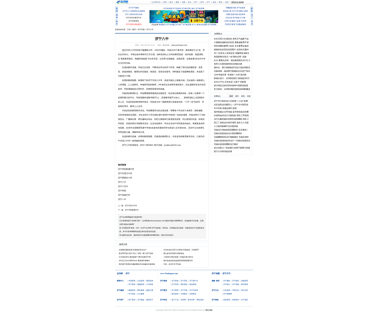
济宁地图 (216, 273)
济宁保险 (235, 284)
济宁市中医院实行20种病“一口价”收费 (231, 101)
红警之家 (228, 21)
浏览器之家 (227, 11)
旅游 (214, 2)
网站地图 (209, 310)
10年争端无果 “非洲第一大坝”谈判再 (230, 75)
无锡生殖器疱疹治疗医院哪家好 (228, 133)
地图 (183, 2)
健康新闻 (131, 290)
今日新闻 (149, 284)
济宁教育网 (200, 8)
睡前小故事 (243, 11)
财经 (202, 2)
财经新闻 (244, 284)
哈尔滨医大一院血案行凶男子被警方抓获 (232, 148)
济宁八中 (149, 29)
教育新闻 (175, 294)
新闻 (165, 2)
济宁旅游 (175, 281)
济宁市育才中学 (125, 173)
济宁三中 (122, 182)
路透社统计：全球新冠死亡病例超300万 (232, 78)
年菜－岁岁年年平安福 (172, 264)
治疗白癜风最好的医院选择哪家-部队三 (231, 119)
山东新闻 (140, 281)
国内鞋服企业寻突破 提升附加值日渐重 (231, 112)
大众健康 (140, 294)
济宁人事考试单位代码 (133, 14)
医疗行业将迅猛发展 (223, 151)
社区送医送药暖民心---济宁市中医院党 (231, 104)
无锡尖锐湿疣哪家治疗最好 (226, 144)
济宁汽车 (235, 11)
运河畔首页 (156, 2)
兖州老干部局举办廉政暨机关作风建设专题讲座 (137, 264)
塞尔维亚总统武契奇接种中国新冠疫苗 (231, 85)
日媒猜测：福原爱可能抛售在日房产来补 (232, 71)
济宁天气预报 (134, 8)
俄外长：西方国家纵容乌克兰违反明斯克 (232, 67)
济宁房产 (178, 25)
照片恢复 (236, 18)
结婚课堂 (244, 281)
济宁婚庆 (235, 281)
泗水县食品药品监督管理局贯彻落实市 (178, 261)
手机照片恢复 (230, 24)
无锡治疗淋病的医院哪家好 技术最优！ (231, 130)
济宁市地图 (170, 25)
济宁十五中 (123, 186)
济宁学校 (141, 29)
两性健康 (140, 290)
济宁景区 (184, 281)
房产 (196, 2)
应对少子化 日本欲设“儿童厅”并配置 (230, 82)
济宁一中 (122, 199)
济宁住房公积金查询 (133, 24)
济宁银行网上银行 (188, 8)
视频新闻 (140, 284)
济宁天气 (227, 273)
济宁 (128, 273)
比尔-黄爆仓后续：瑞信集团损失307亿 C (232, 60)
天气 (208, 2)
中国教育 (184, 294)
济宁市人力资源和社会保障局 (133, 11)
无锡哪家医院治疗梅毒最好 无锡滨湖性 (231, 137)
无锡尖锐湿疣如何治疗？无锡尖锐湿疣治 (232, 140)
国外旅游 (184, 284)
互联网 (183, 300)
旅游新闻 (192, 284)
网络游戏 (200, 300)
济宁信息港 (240, 8)
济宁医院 (131, 294)
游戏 (227, 2)
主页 (129, 29)
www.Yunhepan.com (169, 273)
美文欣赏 (244, 290)
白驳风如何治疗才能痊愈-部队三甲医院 (231, 115)
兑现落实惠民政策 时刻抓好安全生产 (133, 250)
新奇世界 (191, 300)
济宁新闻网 (212, 25)
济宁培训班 (176, 8)
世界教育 (192, 294)
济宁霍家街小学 (125, 178)
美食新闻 (226, 300)
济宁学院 (122, 191)
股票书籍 (234, 14)
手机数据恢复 (241, 24)
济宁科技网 (167, 8)
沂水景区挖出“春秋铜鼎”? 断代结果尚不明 (135, 257)
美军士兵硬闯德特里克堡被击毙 (228, 64)
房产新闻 (131, 300)
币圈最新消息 (231, 8)
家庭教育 (162, 25)
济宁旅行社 (193, 281)
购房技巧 (149, 300)
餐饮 (220, 2)
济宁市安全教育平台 (133, 18)
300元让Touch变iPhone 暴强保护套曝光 (134, 261)
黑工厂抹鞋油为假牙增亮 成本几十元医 (231, 122)
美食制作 (235, 300)
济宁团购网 (227, 294)
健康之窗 (149, 290)
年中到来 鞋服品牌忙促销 (225, 108)
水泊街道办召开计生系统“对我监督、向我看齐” (181, 250)
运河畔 (120, 273)
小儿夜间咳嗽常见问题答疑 (226, 126)
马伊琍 (243, 21)
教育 (171, 2)
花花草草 (241, 14)
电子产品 (175, 300)
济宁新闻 (131, 284)
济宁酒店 (244, 300)
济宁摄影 (226, 281)
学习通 (242, 18)
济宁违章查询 (134, 21)
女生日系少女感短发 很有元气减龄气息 (231, 39)
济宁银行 (226, 284)
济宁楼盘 (140, 300)
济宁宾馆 (175, 284)
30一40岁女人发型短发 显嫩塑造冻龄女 (231, 53)
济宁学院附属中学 (126, 169)
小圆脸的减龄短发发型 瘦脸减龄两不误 (231, 42)
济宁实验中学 (124, 195)
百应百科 (228, 18)
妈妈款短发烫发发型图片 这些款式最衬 (231, 49)
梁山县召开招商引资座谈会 (173, 253)
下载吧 (228, 14)
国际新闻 (149, 281)
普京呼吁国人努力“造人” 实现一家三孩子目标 (136, 253)
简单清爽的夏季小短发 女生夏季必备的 (231, 46)
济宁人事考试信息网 (199, 25)
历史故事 (155, 25)
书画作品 (235, 290)
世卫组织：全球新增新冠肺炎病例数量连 (232, 89)
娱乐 (189, 2)
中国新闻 (131, 281)
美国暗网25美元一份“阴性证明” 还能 (230, 57)
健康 (177, 2)
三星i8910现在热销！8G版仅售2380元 (178, 257)
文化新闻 (226, 290)
